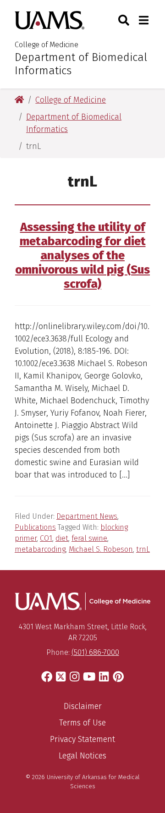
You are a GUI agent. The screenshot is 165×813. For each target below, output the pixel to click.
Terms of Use (82, 723)
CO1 (46, 538)
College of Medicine (46, 44)
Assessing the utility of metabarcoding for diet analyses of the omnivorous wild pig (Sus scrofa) (82, 255)
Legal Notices (82, 756)
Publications (35, 527)
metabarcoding (40, 549)
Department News (86, 516)
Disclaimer (83, 706)
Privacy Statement (82, 739)
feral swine (89, 538)
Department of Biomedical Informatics (81, 64)
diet (61, 538)
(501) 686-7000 (95, 652)
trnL (143, 549)
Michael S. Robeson (101, 549)
